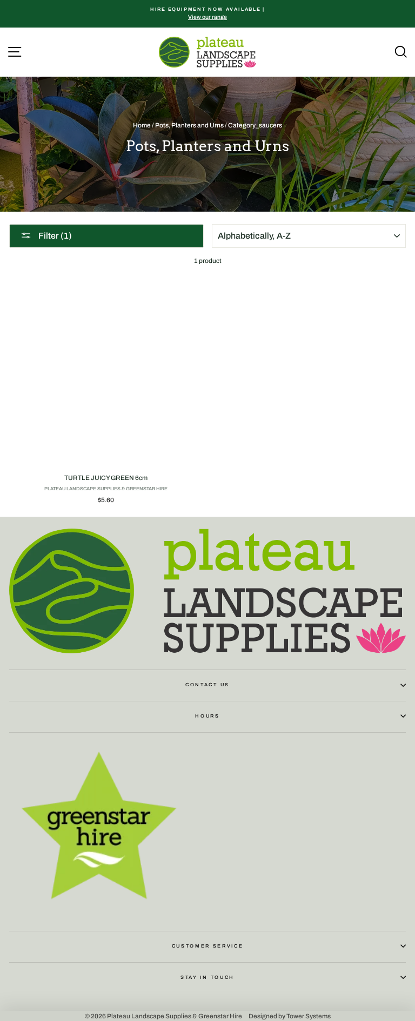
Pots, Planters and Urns (189, 125)
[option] (207, 13)
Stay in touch (207, 977)
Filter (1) (54, 235)
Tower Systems (308, 1015)
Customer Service (208, 946)
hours (207, 716)
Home (142, 125)
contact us (207, 684)
